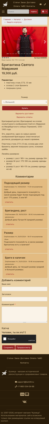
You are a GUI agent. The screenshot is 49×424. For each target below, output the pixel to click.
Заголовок (6, 294)
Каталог (17, 19)
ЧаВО (23, 6)
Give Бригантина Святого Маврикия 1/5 (3, 57)
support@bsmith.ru (25, 382)
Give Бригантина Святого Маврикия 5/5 (10, 57)
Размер (24, 97)
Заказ (23, 2)
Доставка (31, 2)
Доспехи (28, 19)
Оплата (16, 6)
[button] (44, 11)
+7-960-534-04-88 (25, 386)
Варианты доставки (25, 113)
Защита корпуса (14, 22)
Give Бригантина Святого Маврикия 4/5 (8, 57)
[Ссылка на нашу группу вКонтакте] (24, 402)
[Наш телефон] (45, 4)
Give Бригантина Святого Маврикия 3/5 (6, 57)
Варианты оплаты (24, 117)
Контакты (30, 6)
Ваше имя (6, 284)
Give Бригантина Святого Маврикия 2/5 (4, 57)
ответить (9, 202)
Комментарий (8, 304)
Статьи (16, 2)
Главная (7, 19)
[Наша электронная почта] (41, 4)
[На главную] (5, 4)
